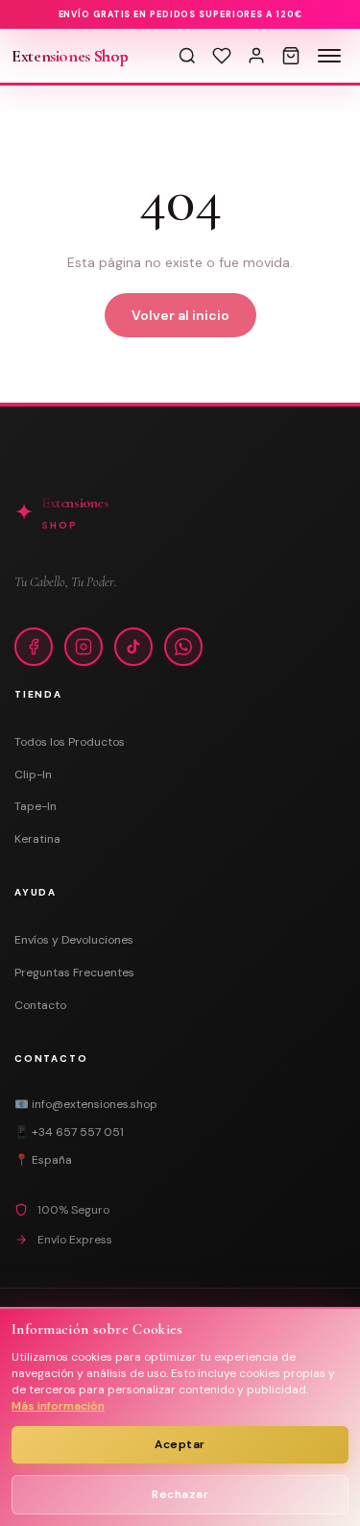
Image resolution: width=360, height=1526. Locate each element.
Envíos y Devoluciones (73, 940)
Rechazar (180, 1494)
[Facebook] (33, 647)
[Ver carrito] (291, 55)
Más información (58, 1406)
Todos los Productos (69, 742)
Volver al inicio (180, 315)
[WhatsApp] (183, 647)
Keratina (37, 839)
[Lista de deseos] (221, 55)
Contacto (40, 1005)
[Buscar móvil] (187, 55)
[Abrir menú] (329, 55)
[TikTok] (133, 647)
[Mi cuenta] (256, 55)
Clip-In (33, 774)
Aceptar (180, 1444)
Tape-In (35, 806)
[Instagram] (83, 647)
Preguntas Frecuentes (74, 972)
